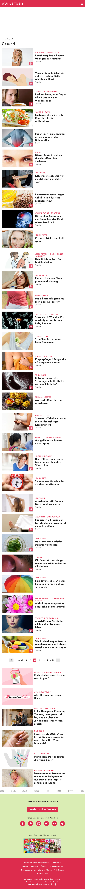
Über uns (41, 870)
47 (30, 660)
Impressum (28, 862)
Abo (46, 874)
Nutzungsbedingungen (41, 862)
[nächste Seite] (58, 660)
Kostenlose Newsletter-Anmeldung (42, 809)
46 (26, 660)
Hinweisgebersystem (28, 870)
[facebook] (23, 824)
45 (22, 660)
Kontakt (40, 874)
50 (44, 660)
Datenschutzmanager (30, 866)
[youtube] (54, 824)
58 (53, 660)
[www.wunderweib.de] (12, 3)
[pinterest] (31, 824)
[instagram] (38, 824)
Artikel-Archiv (59, 870)
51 (48, 660)
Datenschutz (56, 862)
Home (4, 39)
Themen (49, 870)
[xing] (62, 824)
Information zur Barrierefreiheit (51, 866)
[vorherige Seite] (11, 660)
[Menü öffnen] (82, 3)
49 (39, 660)
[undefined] (57, 793)
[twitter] (46, 824)
